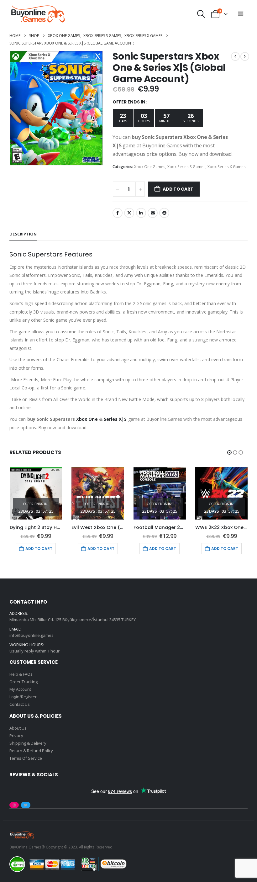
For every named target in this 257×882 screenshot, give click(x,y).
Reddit (164, 213)
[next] (244, 56)
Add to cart (178, 189)
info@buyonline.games (31, 635)
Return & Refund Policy (31, 750)
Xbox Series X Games (226, 166)
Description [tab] (23, 234)
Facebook (118, 213)
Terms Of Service (25, 758)
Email (153, 213)
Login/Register (23, 697)
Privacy (16, 735)
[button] (201, 14)
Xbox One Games (149, 166)
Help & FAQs (21, 674)
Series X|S (115, 419)
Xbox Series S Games (186, 166)
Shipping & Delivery (27, 743)
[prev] (235, 56)
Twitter (129, 213)
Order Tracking (23, 681)
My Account (20, 689)
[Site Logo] (37, 14)
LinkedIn (141, 213)
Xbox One (87, 419)
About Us (18, 728)
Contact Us (19, 704)
